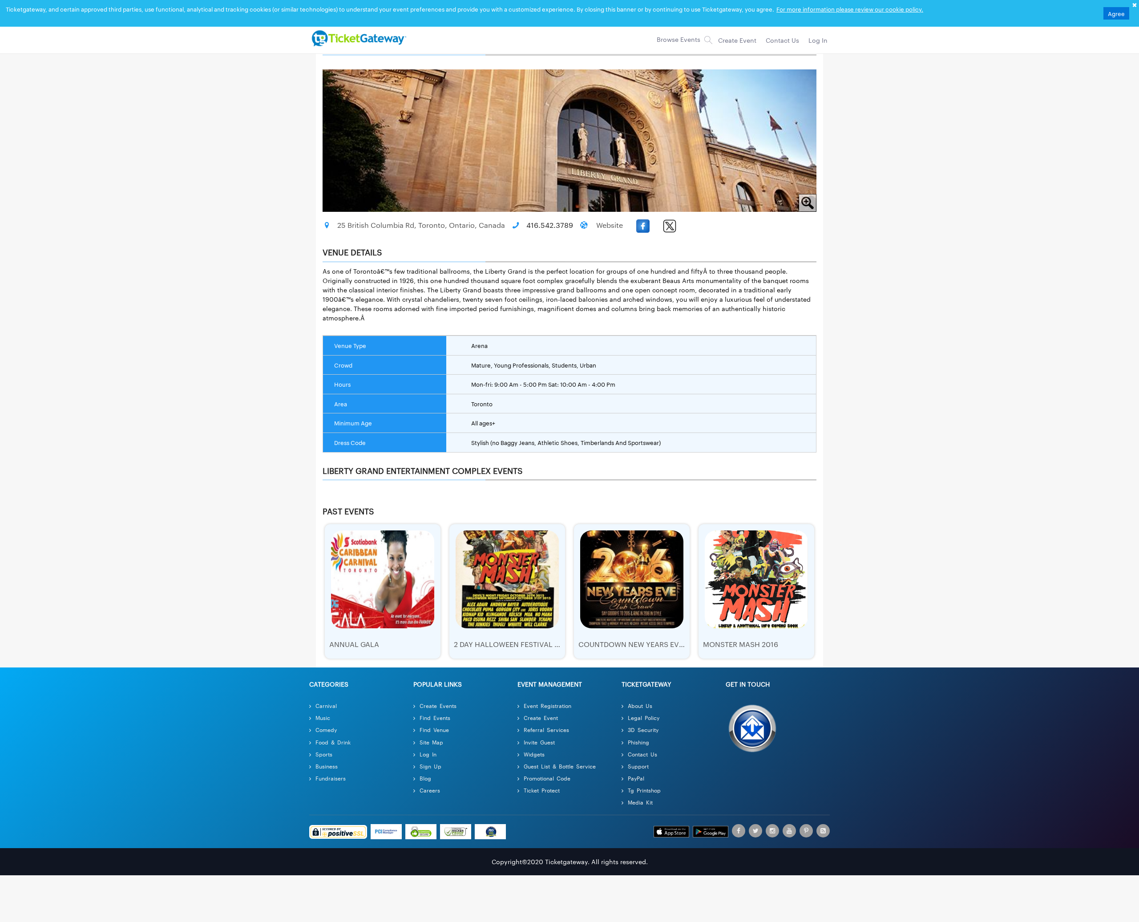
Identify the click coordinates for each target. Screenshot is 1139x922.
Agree (1116, 13)
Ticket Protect (542, 790)
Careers (430, 790)
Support (638, 766)
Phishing (638, 742)
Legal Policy (643, 717)
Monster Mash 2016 (740, 644)
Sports (323, 754)
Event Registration (547, 705)
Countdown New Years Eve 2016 (639, 644)
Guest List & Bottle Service (560, 766)
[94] (358, 38)
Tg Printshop (644, 790)
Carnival (326, 705)
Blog (425, 778)
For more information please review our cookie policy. (849, 9)
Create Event (541, 717)
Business (326, 766)
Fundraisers (330, 778)
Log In (428, 754)
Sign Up (430, 766)
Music (322, 717)
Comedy (326, 729)
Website (609, 225)
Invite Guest (539, 742)
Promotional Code (547, 778)
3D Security (643, 729)
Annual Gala (354, 644)
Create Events (438, 705)
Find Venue (434, 729)
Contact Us (642, 754)
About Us (640, 705)
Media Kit (640, 802)
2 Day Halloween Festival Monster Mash (532, 644)
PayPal (636, 778)
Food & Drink (333, 742)
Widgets (534, 754)
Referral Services (546, 729)
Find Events (435, 717)
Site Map (431, 742)
